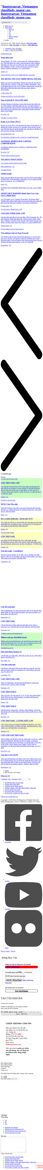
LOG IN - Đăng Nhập (13, 980)
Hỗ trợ (11, 38)
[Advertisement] (8, 583)
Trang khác (8, 28)
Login (7, 40)
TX (10, 31)
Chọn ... (7, 50)
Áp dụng (4, 1115)
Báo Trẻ (11, 29)
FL (10, 33)
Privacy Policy (13, 36)
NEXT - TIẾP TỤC (21, 1014)
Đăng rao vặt (9, 26)
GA (10, 35)
